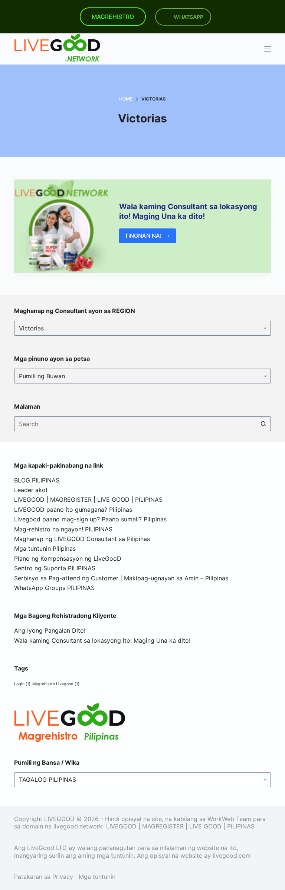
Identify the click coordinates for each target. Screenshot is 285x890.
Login (22, 684)
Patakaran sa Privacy (43, 876)
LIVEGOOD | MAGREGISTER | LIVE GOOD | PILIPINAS (88, 499)
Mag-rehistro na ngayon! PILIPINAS (63, 529)
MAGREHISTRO (113, 16)
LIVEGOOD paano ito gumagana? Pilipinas (73, 509)
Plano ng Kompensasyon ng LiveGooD (67, 558)
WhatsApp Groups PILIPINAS (54, 587)
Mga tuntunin (97, 876)
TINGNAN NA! (150, 237)
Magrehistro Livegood (55, 684)
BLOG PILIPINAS (36, 480)
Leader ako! (30, 490)
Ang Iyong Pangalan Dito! (49, 630)
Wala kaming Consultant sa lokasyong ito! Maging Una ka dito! (102, 640)
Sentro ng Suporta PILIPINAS (54, 568)
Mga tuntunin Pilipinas (45, 548)
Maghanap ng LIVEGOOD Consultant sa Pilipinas (82, 539)
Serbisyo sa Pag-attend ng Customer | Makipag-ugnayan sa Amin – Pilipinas (121, 578)
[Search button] (263, 423)
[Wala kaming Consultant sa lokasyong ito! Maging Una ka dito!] (61, 226)
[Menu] (267, 49)
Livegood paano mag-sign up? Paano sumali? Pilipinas (90, 519)
